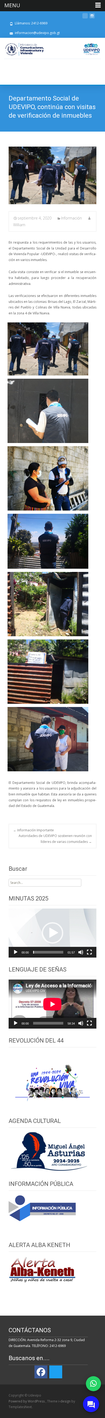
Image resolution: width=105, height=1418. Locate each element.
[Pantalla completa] (89, 952)
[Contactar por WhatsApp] (93, 1383)
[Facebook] (40, 1371)
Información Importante (33, 830)
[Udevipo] (92, 49)
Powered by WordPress (27, 1401)
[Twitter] (55, 1371)
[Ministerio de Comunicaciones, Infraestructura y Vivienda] (24, 49)
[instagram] (92, 18)
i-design (64, 1401)
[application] (52, 933)
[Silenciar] (80, 952)
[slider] (48, 952)
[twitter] (85, 18)
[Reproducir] (15, 952)
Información (71, 218)
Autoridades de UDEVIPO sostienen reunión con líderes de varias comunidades (55, 838)
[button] (52, 933)
